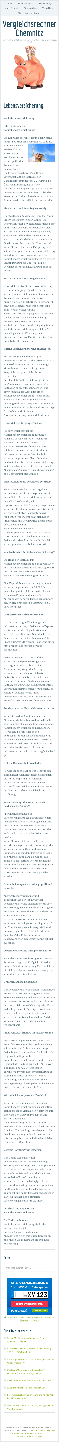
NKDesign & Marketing (43, 1430)
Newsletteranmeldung (29, 1436)
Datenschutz (40, 1433)
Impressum (26, 1433)
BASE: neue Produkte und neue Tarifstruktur (29, 1380)
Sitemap (15, 1433)
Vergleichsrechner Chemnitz (30, 28)
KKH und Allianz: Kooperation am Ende (27, 1387)
